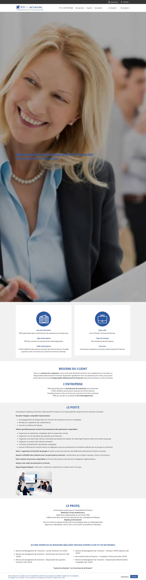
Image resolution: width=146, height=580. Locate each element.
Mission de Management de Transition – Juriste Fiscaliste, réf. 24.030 (41, 551)
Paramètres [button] (125, 577)
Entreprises (79, 8)
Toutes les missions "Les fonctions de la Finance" (73, 568)
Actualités (98, 8)
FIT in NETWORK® (66, 8)
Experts (89, 8)
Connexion (113, 8)
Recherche (114, 2)
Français (126, 2)
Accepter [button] (134, 576)
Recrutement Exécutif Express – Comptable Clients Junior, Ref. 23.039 (101, 556)
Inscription (125, 8)
